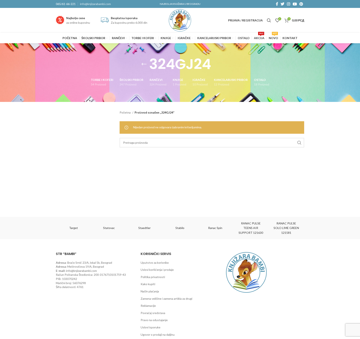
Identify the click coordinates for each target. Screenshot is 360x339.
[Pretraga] (269, 20)
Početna (125, 112)
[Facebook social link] (277, 4)
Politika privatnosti (153, 277)
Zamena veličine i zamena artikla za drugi (166, 298)
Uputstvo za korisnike (155, 262)
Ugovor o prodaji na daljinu (158, 334)
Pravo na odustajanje (154, 320)
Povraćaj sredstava (153, 313)
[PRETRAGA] (299, 142)
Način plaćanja (150, 291)
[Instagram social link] (288, 4)
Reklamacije (148, 305)
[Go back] (144, 64)
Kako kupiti (148, 284)
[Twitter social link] (282, 4)
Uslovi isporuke (150, 327)
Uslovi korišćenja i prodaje (157, 269)
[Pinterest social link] (301, 4)
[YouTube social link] (294, 4)
